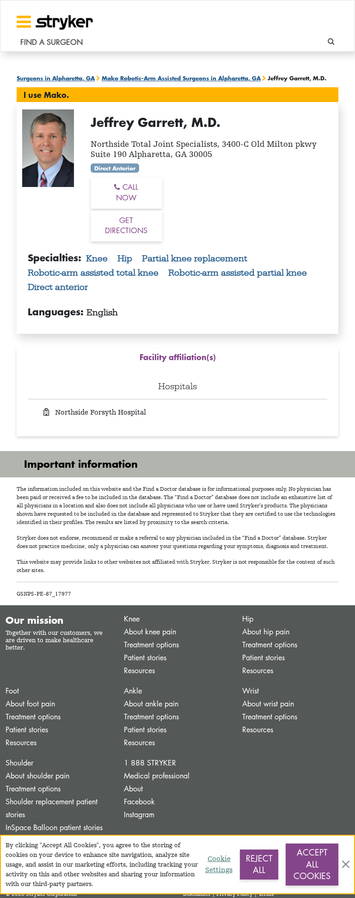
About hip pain (265, 632)
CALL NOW (127, 192)
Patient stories (145, 658)
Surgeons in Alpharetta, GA (56, 78)
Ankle (133, 691)
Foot (12, 691)
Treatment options (151, 645)
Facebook (139, 802)
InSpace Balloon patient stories (54, 827)
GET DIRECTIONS (126, 226)
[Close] (345, 864)
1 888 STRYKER (150, 763)
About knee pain (150, 632)
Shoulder (19, 763)
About (133, 789)
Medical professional (157, 776)
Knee (98, 258)
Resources (139, 670)
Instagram (139, 815)
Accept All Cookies (312, 864)
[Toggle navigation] (24, 22)
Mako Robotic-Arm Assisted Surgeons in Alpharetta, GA (181, 78)
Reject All (259, 864)
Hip (126, 258)
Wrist (250, 691)
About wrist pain (268, 704)
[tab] (177, 359)
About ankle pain (151, 704)
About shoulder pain (37, 776)
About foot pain (30, 704)
